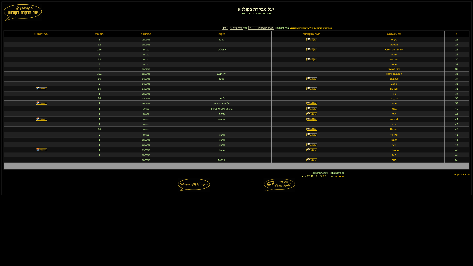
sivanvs (394, 78)
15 (315, 176)
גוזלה (394, 54)
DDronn (394, 150)
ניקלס (394, 39)
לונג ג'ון (394, 88)
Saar (394, 139)
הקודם (331, 176)
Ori (394, 144)
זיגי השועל (394, 69)
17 (308, 176)
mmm (394, 103)
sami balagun (394, 73)
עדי (394, 124)
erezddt (394, 119)
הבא (304, 176)
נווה (394, 155)
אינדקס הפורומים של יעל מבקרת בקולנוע (311, 28)
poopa (394, 44)
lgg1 (394, 108)
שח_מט (394, 98)
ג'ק (394, 93)
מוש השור (394, 59)
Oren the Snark (394, 49)
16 (312, 176)
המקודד (394, 134)
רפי (394, 113)
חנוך (394, 159)
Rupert (394, 129)
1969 (394, 83)
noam (394, 64)
